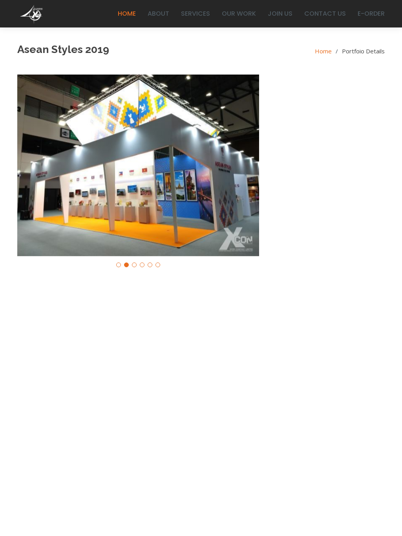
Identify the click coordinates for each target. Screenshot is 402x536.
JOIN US (280, 13)
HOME (127, 13)
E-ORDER (371, 13)
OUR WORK (239, 13)
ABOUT (158, 13)
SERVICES (195, 13)
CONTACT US (325, 13)
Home (323, 51)
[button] (118, 265)
